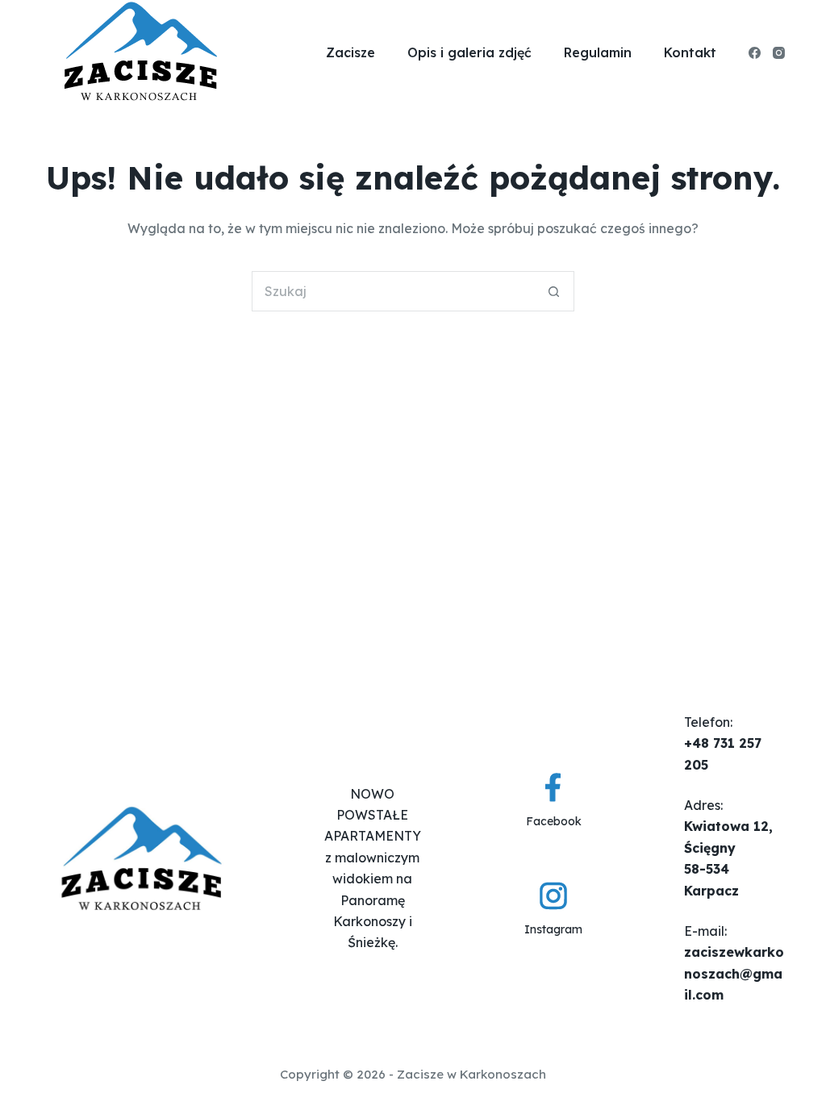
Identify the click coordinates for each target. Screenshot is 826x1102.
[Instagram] (779, 53)
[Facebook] (755, 53)
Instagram (553, 929)
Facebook (554, 821)
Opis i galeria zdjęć (469, 52)
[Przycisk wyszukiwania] (554, 291)
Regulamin (598, 52)
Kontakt (690, 52)
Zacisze (350, 52)
